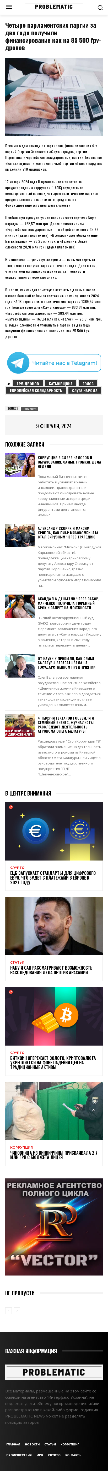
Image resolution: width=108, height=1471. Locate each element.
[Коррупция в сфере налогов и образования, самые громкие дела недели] (20, 465)
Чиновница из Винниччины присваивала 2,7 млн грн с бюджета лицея (54, 1155)
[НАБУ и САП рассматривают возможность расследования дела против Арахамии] (54, 926)
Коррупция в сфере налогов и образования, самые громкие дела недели (69, 462)
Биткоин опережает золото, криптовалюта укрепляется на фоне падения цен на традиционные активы (53, 1062)
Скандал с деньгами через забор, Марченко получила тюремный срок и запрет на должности (68, 603)
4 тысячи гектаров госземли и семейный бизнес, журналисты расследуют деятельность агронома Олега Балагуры (66, 724)
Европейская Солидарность (36, 390)
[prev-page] (8, 1310)
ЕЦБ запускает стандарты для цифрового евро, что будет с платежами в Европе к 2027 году (53, 877)
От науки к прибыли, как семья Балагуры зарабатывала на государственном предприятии (66, 663)
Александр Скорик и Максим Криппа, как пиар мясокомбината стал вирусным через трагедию (68, 532)
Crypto (17, 867)
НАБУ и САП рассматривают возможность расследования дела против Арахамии (51, 970)
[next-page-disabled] (17, 1310)
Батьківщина (61, 383)
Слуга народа (85, 390)
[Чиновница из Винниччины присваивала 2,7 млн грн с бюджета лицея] (54, 1111)
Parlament (29, 409)
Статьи (17, 962)
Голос (88, 383)
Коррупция (21, 1147)
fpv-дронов (28, 383)
